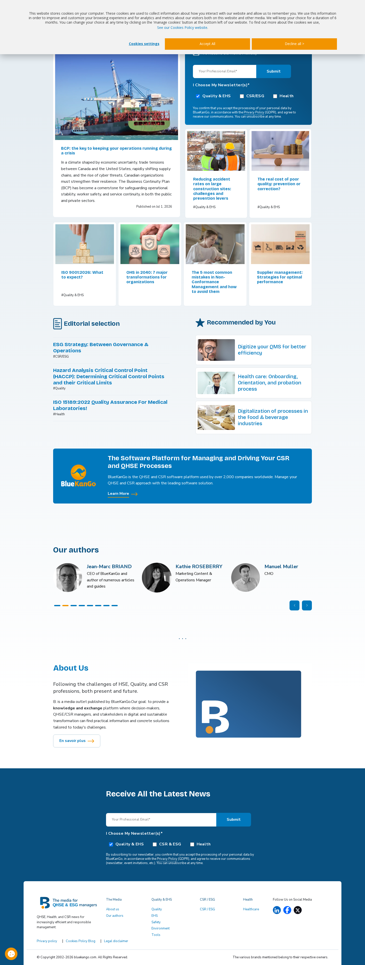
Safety (156, 922)
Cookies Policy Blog (80, 941)
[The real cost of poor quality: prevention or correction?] (280, 151)
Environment (160, 928)
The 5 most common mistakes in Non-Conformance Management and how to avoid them (214, 282)
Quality (156, 909)
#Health (59, 414)
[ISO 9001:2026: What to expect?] (84, 244)
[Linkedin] (277, 910)
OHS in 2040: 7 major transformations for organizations (147, 277)
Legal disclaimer (116, 941)
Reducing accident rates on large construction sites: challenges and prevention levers (212, 189)
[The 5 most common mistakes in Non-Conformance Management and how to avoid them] (215, 244)
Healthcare (251, 909)
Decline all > (294, 43)
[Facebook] (287, 910)
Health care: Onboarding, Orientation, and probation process (269, 382)
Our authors (114, 916)
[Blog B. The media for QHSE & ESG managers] (68, 904)
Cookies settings (144, 43)
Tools (155, 935)
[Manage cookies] (11, 954)
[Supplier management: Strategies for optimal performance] (280, 244)
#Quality (59, 388)
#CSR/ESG (61, 356)
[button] (57, 605)
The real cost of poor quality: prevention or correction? (278, 184)
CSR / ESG (207, 909)
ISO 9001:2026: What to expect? (82, 274)
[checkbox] (248, 95)
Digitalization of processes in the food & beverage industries (273, 417)
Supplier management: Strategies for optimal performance (280, 277)
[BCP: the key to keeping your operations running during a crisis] (116, 94)
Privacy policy (47, 941)
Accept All (207, 43)
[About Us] (250, 703)
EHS (154, 916)
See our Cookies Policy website (182, 27)
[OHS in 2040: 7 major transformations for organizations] (149, 244)
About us (112, 909)
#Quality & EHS (204, 207)
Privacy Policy (254, 112)
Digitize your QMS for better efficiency (272, 350)
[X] (297, 910)
